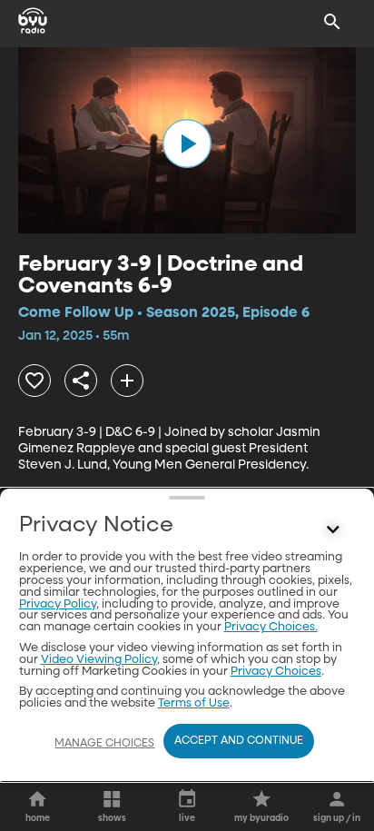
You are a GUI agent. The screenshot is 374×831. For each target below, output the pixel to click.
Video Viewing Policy (99, 660)
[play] (187, 143)
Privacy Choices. (271, 627)
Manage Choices (104, 743)
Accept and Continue (238, 741)
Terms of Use (194, 703)
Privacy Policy (57, 604)
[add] (127, 380)
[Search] (332, 22)
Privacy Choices (276, 672)
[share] (80, 380)
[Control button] (332, 529)
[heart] (34, 380)
